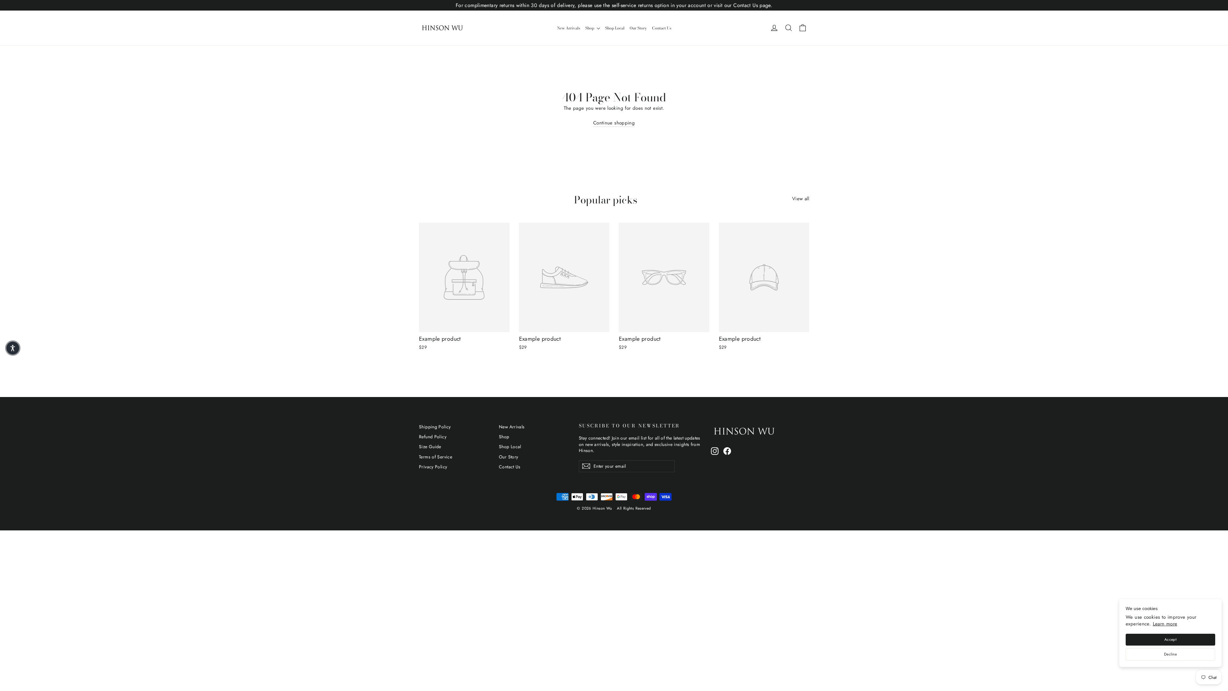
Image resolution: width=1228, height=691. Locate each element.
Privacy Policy (433, 467)
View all (800, 198)
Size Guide (430, 446)
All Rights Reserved (634, 508)
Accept (1170, 639)
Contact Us (661, 28)
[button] (12, 348)
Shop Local (615, 28)
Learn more (1165, 623)
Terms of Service (435, 457)
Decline (1170, 654)
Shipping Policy (435, 427)
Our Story (638, 28)
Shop (590, 28)
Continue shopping (614, 122)
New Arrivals (568, 28)
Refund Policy (432, 436)
